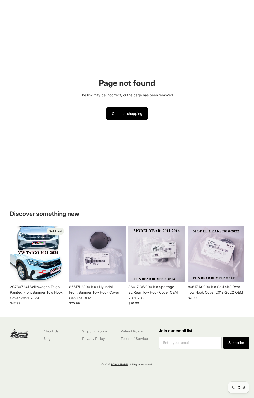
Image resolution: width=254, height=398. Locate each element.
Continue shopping (127, 113)
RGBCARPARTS (119, 364)
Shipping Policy (94, 331)
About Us (51, 331)
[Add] (117, 274)
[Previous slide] (74, 254)
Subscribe (236, 343)
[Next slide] (120, 254)
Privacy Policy (93, 338)
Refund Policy (132, 331)
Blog (47, 338)
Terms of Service (134, 338)
